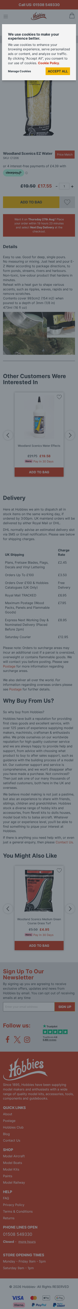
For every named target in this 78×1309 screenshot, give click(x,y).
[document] (39, 53)
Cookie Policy (48, 63)
